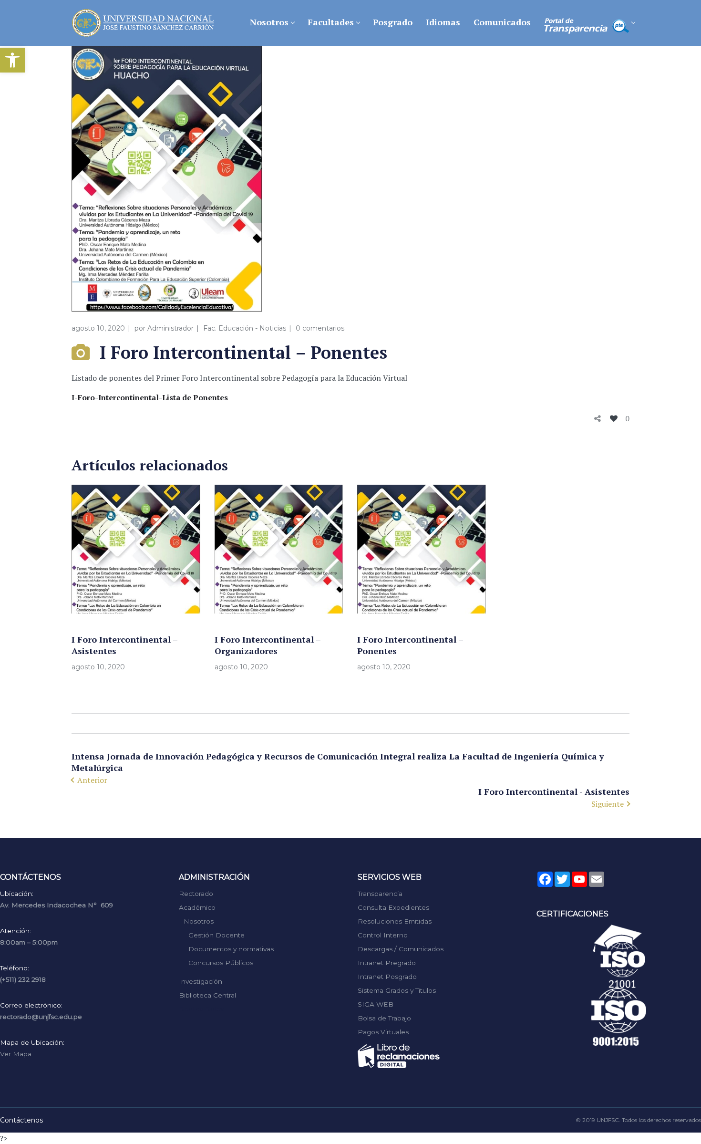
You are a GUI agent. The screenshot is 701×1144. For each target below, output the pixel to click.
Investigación (200, 981)
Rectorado (196, 893)
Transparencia (380, 893)
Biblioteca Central (207, 995)
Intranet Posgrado (387, 976)
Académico (197, 907)
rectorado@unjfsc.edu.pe (41, 1016)
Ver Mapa (15, 1054)
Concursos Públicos (220, 963)
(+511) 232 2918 (23, 979)
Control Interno (383, 935)
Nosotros (199, 921)
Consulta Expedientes (393, 907)
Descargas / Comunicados (400, 949)
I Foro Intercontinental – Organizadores (267, 645)
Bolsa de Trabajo (384, 1018)
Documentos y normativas (231, 949)
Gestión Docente (216, 935)
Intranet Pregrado (387, 963)
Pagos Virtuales (383, 1032)
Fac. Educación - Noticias (244, 328)
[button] (12, 60)
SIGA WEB (375, 1004)
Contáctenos (21, 1120)
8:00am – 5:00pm (29, 942)
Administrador (170, 328)
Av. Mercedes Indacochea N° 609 (56, 905)
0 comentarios (320, 328)
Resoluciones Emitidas (395, 921)
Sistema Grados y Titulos (397, 990)
